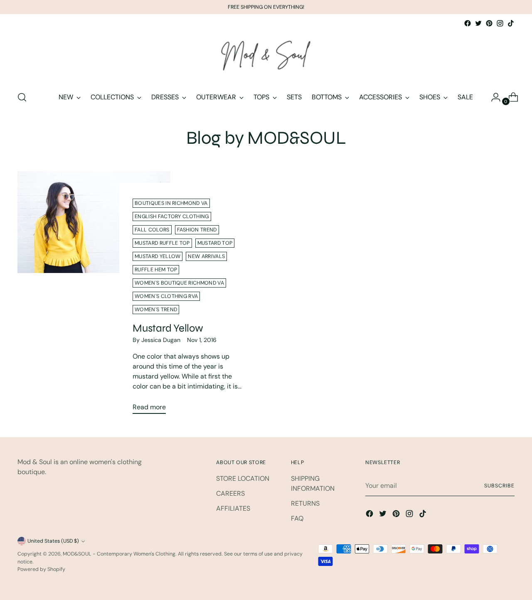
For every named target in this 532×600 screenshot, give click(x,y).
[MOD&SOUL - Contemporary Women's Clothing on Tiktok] (511, 23)
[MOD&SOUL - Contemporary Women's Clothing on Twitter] (478, 23)
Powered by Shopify (41, 569)
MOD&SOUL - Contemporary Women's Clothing (119, 554)
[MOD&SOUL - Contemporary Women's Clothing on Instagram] (500, 23)
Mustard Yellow (168, 328)
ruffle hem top (156, 269)
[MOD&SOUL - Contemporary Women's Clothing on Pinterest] (489, 23)
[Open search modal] (22, 97)
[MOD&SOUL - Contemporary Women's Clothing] (266, 56)
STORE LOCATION (242, 478)
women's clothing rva (166, 296)
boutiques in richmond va (171, 203)
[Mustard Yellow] (93, 295)
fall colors (152, 229)
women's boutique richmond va (179, 283)
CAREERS (230, 493)
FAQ (297, 518)
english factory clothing (172, 216)
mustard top (214, 243)
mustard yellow (157, 256)
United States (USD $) (53, 541)
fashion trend (197, 229)
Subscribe (499, 485)
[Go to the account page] (492, 97)
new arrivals (206, 256)
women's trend (156, 309)
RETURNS (305, 503)
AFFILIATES (233, 508)
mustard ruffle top (162, 243)
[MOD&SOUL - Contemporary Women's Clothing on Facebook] (467, 23)
